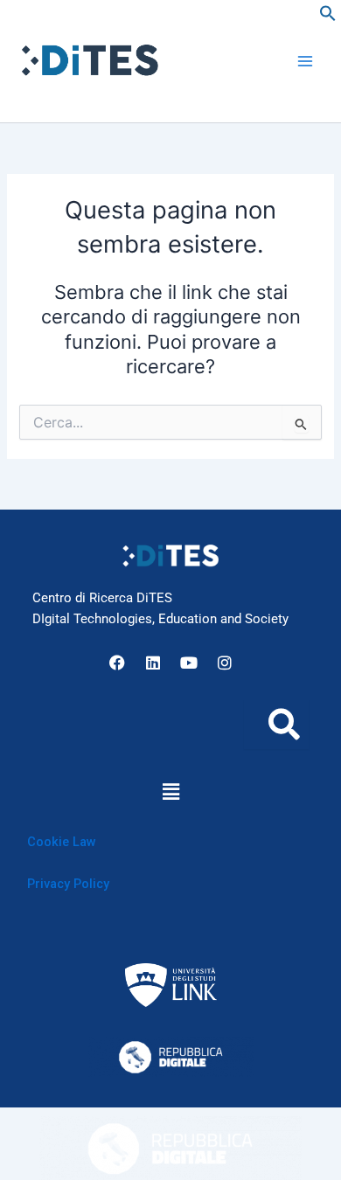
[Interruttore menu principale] (305, 61)
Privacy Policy (68, 884)
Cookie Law (61, 842)
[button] (328, 17)
